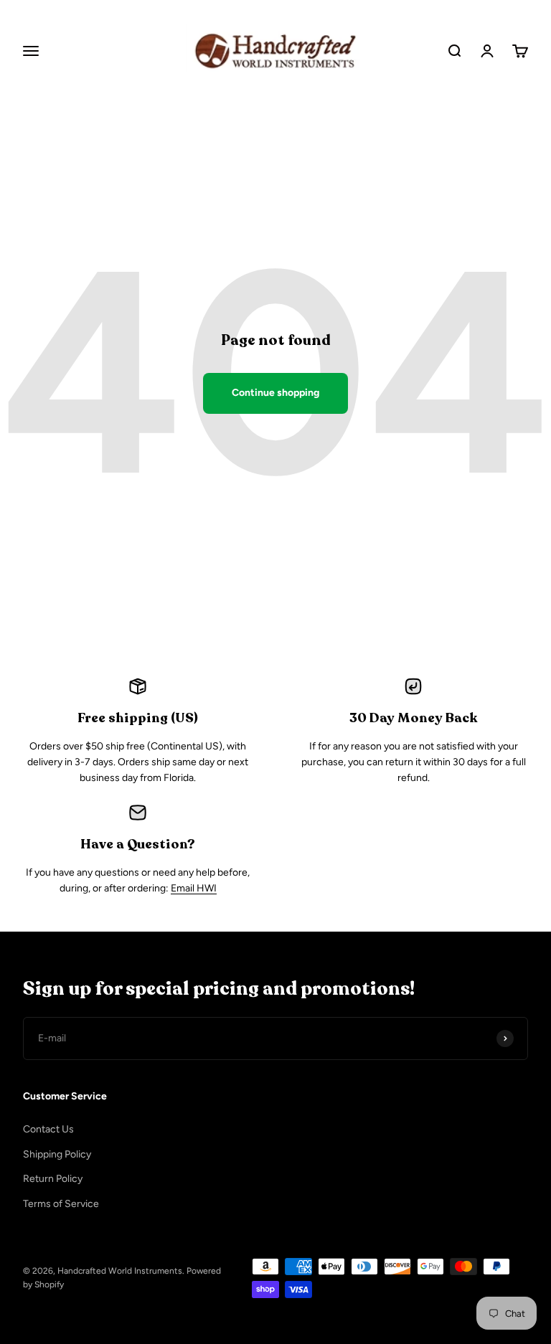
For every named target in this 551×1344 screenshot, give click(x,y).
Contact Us (48, 1129)
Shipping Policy (57, 1154)
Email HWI (194, 888)
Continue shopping (275, 393)
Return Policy (53, 1179)
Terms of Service (61, 1204)
